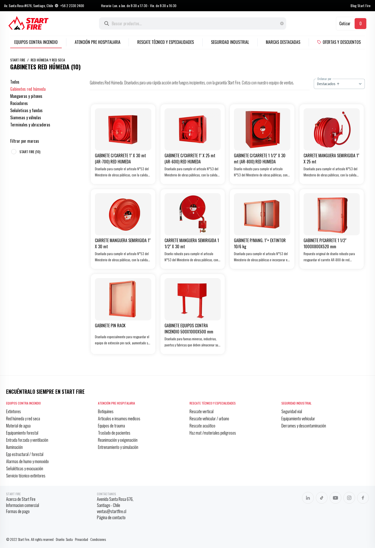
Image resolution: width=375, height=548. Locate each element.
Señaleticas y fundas (26, 110)
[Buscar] (106, 23)
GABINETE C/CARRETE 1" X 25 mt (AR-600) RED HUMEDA (190, 158)
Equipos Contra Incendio (36, 42)
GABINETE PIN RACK (110, 325)
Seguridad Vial (291, 411)
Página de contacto (111, 517)
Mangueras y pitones (26, 96)
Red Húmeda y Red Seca (48, 59)
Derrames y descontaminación (303, 426)
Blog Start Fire (360, 5)
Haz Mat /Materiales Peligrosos (213, 433)
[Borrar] (283, 23)
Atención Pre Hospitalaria (97, 42)
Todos (14, 82)
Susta (69, 539)
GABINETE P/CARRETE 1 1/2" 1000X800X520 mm (325, 243)
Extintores (13, 411)
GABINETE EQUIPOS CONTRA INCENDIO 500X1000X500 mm (189, 328)
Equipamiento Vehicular (298, 418)
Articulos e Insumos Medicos (119, 418)
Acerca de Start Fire (20, 499)
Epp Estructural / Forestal (24, 454)
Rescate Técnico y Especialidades (165, 42)
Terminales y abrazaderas (30, 125)
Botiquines (106, 411)
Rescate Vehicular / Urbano (209, 418)
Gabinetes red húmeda (28, 89)
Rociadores (19, 103)
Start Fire (17, 59)
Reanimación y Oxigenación (118, 440)
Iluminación (14, 447)
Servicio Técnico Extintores (25, 476)
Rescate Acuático (202, 426)
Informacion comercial (22, 505)
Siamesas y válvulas (25, 117)
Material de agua (18, 426)
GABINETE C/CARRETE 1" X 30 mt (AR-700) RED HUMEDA (120, 158)
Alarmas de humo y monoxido (27, 461)
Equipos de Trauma (111, 426)
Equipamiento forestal (22, 433)
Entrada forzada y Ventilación (27, 440)
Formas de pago (18, 511)
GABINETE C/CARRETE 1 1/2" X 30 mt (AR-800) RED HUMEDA (259, 158)
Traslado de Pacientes (114, 433)
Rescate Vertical (202, 411)
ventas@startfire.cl (111, 511)
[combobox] (339, 84)
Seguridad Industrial (230, 42)
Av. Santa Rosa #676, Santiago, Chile (28, 5)
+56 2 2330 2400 (72, 5)
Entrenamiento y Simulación (118, 447)
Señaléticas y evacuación (24, 468)
